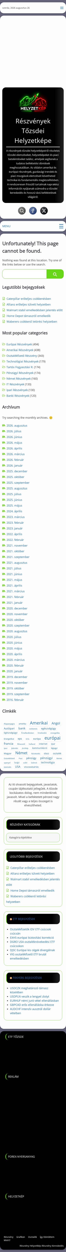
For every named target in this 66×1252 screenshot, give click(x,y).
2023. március (16, 517)
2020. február (15, 665)
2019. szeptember (18, 694)
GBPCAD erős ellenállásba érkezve (32, 1005)
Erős (27, 739)
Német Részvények (18, 378)
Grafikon (20, 1236)
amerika (22, 723)
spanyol (7, 762)
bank (21, 728)
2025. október (15, 477)
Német (21, 752)
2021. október (15, 551)
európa (37, 738)
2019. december (17, 677)
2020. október (15, 620)
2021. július (14, 568)
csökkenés (33, 729)
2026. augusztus (17, 425)
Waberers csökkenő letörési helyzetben (32, 321)
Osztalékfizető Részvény (21, 356)
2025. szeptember (18, 482)
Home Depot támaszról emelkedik (28, 316)
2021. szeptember (18, 557)
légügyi (54, 748)
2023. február (15, 522)
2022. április (14, 534)
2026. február (15, 460)
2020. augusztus (17, 631)
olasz (46, 753)
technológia (48, 762)
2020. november (17, 614)
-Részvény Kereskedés (52, 1245)
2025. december (17, 471)
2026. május (14, 442)
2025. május (14, 505)
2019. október (15, 688)
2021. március (16, 591)
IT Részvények (15, 384)
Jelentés (14, 748)
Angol (56, 723)
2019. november (17, 682)
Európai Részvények (19, 344)
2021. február (15, 597)
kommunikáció (39, 748)
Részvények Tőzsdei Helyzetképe (33, 130)
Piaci (20, 758)
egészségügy (48, 728)
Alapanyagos (9, 723)
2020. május (14, 648)
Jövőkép (25, 748)
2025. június (14, 500)
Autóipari (9, 728)
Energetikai (9, 738)
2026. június (14, 437)
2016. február (15, 700)
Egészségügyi (10, 732)
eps (20, 738)
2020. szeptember (18, 625)
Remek (59, 758)
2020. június (14, 642)
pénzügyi (46, 758)
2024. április (14, 511)
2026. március (16, 454)
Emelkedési (42, 733)
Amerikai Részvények (19, 350)
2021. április (14, 585)
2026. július (14, 431)
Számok (34, 763)
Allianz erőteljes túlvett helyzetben (29, 304)
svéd (25, 763)
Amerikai (39, 723)
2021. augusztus (17, 562)
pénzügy (31, 758)
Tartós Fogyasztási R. (19, 367)
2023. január (15, 528)
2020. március (16, 660)
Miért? (7, 1240)
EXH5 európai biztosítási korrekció (32, 937)
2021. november (17, 545)
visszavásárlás (31, 766)
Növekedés (35, 754)
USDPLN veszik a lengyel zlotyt (29, 996)
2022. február (15, 540)
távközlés (7, 767)
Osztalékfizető (9, 758)
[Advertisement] (33, 50)
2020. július (14, 637)
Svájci (16, 762)
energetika (55, 733)
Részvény (8, 1236)
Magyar (8, 753)
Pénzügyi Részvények (19, 373)
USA (17, 766)
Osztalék (32, 1236)
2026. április (14, 448)
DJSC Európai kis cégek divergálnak (32, 950)
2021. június (14, 574)
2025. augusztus (17, 488)
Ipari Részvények (17, 390)
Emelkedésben (27, 733)
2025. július (14, 494)
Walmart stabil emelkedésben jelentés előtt (35, 310)
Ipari (6, 748)
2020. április (14, 654)
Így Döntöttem (47, 1236)
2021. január (15, 602)
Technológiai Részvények (22, 361)
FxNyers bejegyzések (27, 978)
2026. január (15, 465)
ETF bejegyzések (24, 919)
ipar (53, 743)
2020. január (15, 671)
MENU (6, 226)
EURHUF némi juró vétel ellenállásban (34, 1000)
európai (52, 738)
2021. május (14, 580)
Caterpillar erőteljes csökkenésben (29, 299)
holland (32, 744)
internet (43, 743)
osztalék (57, 753)
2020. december (17, 608)
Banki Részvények (17, 396)
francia (8, 744)
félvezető (21, 744)
